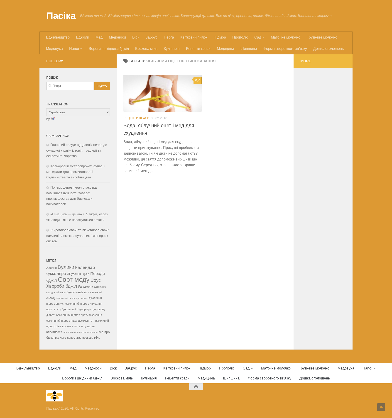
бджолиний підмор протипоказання (79, 315)
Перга (169, 37)
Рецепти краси (198, 49)
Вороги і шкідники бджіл (109, 49)
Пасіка (61, 15)
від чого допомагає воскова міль (77, 337)
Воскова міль (146, 49)
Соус (96, 280)
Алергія (51, 268)
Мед (99, 37)
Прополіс (240, 37)
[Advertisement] (323, 143)
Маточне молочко (285, 37)
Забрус (151, 37)
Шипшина (248, 49)
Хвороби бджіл (61, 286)
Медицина (225, 49)
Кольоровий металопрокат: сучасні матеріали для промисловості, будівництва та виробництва (75, 171)
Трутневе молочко (322, 37)
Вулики (66, 267)
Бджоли (82, 37)
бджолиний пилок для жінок (71, 298)
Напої (74, 49)
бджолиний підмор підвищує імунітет (70, 320)
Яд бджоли (85, 286)
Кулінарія (172, 49)
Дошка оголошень (328, 49)
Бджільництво (58, 37)
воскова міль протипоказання (81, 332)
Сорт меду (74, 279)
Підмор (220, 37)
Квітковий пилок (193, 37)
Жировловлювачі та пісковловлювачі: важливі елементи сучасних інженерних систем (77, 235)
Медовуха (54, 49)
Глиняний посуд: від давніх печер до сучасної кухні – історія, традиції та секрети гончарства (76, 150)
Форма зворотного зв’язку (285, 49)
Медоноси (117, 37)
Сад (257, 37)
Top (381, 407)
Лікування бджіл (78, 274)
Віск (135, 37)
